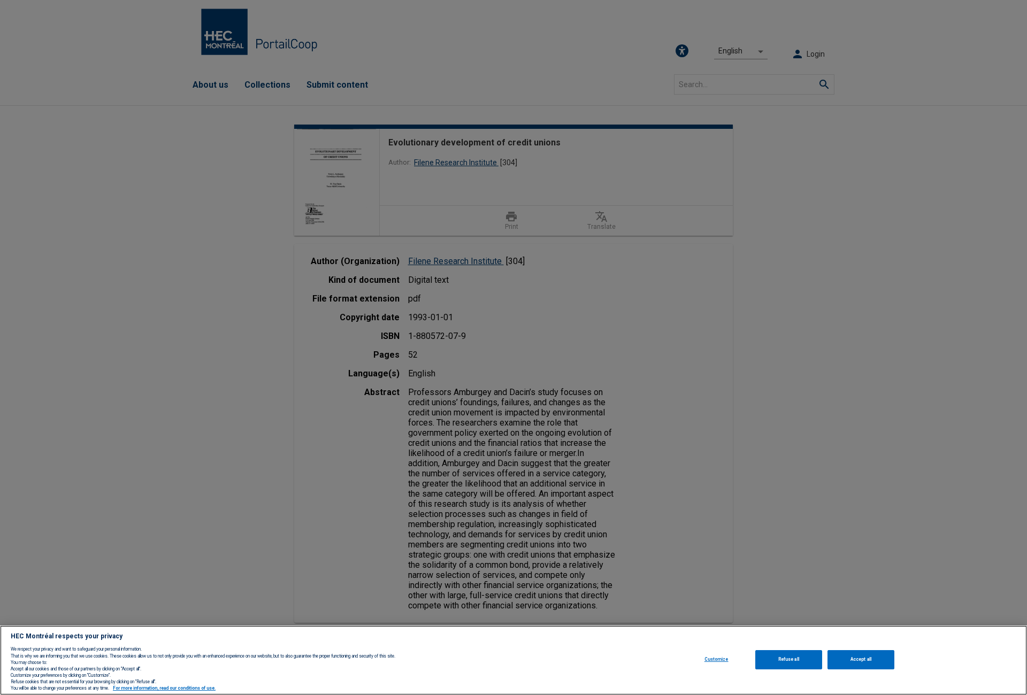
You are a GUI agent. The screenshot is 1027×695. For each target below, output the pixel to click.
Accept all (860, 659)
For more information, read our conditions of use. (164, 688)
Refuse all (788, 659)
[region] (513, 660)
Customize (716, 659)
